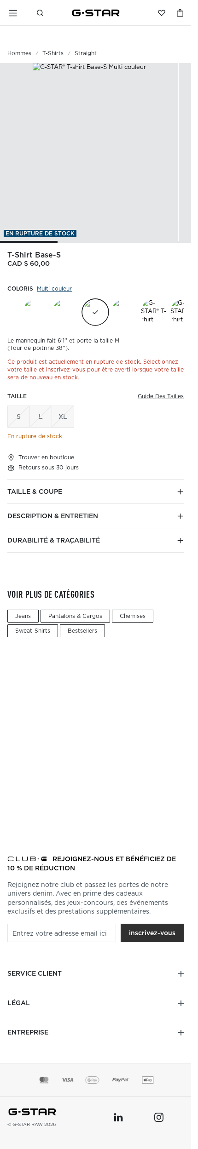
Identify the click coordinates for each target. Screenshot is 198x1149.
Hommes (19, 53)
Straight (86, 53)
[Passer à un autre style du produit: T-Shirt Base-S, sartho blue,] (65, 312)
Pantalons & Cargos (75, 615)
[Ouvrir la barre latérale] (13, 13)
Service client (34, 973)
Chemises (133, 615)
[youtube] (138, 1117)
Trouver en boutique (46, 457)
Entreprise (27, 1032)
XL (62, 416)
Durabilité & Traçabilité (53, 540)
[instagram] (158, 1117)
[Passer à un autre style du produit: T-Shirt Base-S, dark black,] (124, 312)
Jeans (23, 615)
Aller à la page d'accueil (95, 13)
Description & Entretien (52, 516)
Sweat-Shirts (32, 630)
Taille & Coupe (34, 491)
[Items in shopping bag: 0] (180, 13)
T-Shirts (53, 53)
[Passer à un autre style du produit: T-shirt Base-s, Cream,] (36, 312)
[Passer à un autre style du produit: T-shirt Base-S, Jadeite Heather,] (154, 312)
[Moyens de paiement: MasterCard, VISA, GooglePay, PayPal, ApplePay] (95, 1080)
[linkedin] (118, 1117)
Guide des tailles (161, 396)
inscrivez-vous (152, 933)
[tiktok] (179, 1117)
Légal (18, 1002)
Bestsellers (82, 630)
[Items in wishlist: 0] (161, 13)
